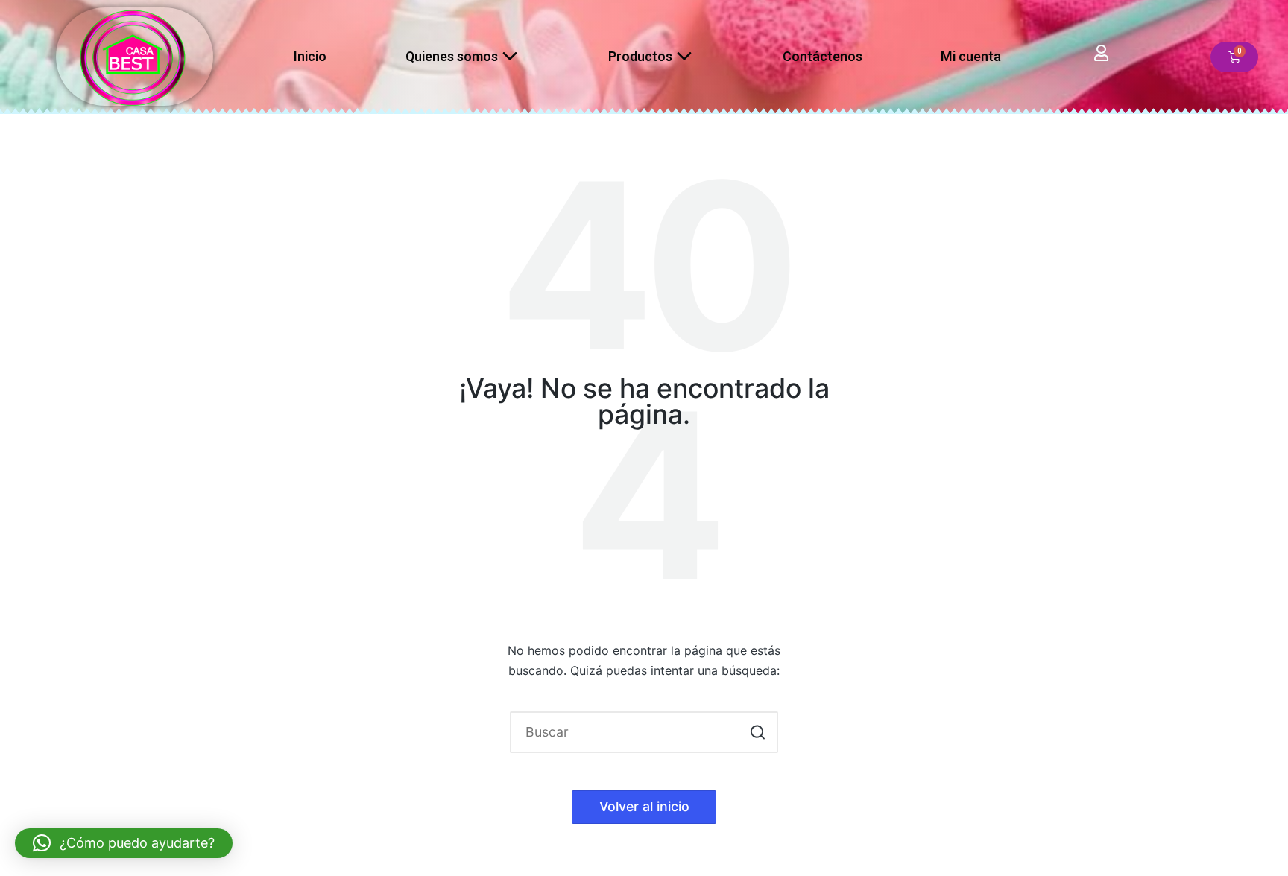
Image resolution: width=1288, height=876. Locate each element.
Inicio (310, 56)
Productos (640, 56)
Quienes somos (451, 56)
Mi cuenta (971, 56)
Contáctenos (822, 56)
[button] (757, 732)
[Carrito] (1234, 57)
